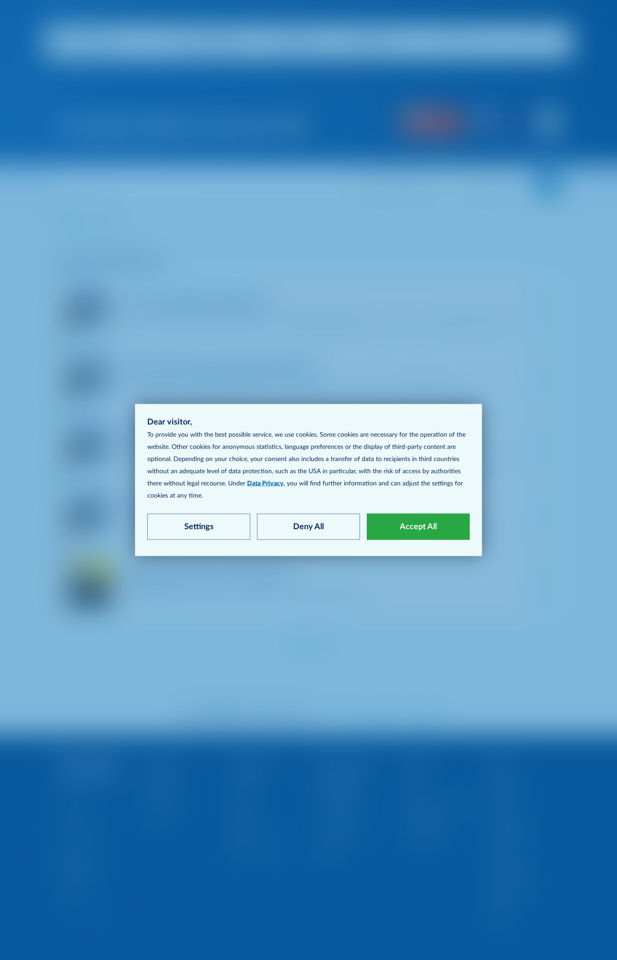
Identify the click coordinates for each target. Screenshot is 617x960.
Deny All (308, 527)
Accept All (418, 527)
